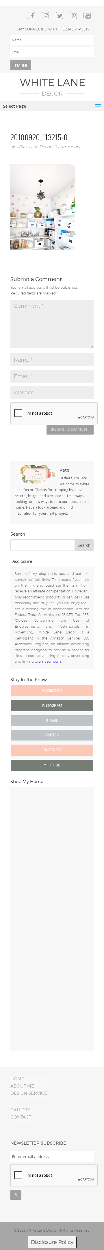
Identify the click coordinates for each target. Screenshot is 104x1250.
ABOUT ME (22, 1086)
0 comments (67, 146)
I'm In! (21, 65)
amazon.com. (50, 661)
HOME (17, 1079)
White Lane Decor (33, 146)
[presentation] (54, 1175)
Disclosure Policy (52, 1242)
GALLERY (20, 1110)
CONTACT (20, 1117)
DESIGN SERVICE (28, 1093)
